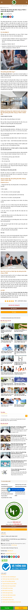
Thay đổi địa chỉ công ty (5, 492)
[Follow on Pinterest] (14, 557)
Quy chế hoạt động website (8, 581)
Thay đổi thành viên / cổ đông (6, 497)
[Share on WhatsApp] (2, 17)
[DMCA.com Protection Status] (4, 560)
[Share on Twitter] (6, 17)
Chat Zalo (7, 608)
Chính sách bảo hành (7, 597)
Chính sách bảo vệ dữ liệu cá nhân (10, 579)
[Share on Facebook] (4, 17)
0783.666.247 (17, 524)
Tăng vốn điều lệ (4, 495)
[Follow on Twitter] (7, 557)
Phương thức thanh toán (8, 599)
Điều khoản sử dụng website (9, 585)
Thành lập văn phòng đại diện (6, 490)
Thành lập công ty (4, 484)
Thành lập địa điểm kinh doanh (20, 486)
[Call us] (11, 557)
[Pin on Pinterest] (10, 17)
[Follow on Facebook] (2, 557)
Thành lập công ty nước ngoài (20, 484)
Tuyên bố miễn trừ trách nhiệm (9, 583)
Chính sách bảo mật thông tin (9, 576)
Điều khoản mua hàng (7, 590)
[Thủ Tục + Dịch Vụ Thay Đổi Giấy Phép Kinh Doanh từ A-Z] (6, 455)
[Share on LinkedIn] (12, 17)
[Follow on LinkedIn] (16, 557)
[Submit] (26, 416)
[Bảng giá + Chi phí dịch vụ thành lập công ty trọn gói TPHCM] (6, 429)
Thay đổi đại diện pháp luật (20, 492)
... (18, 432)
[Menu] (2, 2)
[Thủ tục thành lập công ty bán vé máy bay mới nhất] (6, 472)
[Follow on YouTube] (19, 557)
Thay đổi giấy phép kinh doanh (6, 486)
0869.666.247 (17, 522)
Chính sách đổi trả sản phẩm (9, 595)
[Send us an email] (9, 557)
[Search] (26, 2)
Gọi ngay (21, 608)
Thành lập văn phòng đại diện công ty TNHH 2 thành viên (11, 317)
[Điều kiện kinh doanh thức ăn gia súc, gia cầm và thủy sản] (6, 438)
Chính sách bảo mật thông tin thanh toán (11, 602)
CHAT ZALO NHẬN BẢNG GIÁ (17, 489)
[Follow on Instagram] (4, 557)
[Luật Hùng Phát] (14, 2)
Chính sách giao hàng (7, 592)
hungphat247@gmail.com (10, 553)
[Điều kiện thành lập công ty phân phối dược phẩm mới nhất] (6, 446)
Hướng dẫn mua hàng (7, 588)
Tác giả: (7, 13)
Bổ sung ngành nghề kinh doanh (7, 493)
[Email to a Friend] (8, 17)
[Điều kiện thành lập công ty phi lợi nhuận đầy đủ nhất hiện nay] (6, 463)
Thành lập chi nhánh (5, 488)
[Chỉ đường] (14, 545)
